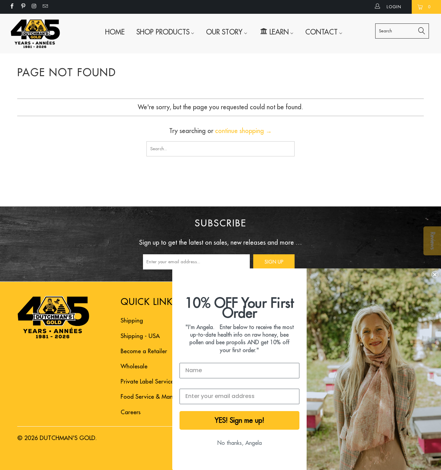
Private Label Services (148, 382)
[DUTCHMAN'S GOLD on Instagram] (34, 7)
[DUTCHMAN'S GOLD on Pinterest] (22, 7)
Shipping (132, 321)
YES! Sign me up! (239, 420)
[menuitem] (114, 31)
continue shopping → (243, 131)
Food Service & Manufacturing (160, 397)
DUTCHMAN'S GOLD (67, 438)
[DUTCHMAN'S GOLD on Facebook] (11, 7)
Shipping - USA (140, 336)
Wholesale (134, 366)
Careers (131, 412)
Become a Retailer (144, 351)
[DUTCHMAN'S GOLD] (35, 33)
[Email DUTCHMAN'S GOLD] (45, 7)
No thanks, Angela (239, 443)
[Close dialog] (434, 274)
